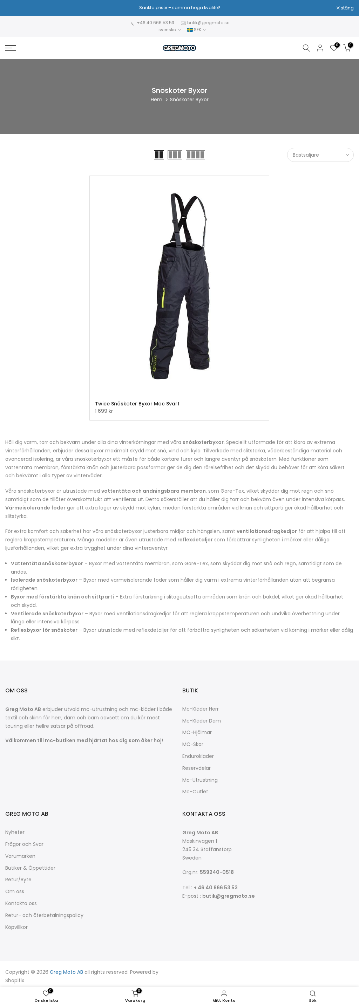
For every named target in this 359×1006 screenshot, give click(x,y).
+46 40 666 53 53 (155, 23)
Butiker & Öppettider (30, 868)
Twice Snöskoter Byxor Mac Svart (137, 403)
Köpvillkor (16, 927)
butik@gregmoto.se (208, 23)
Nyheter (15, 832)
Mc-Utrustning (200, 780)
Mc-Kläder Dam (201, 721)
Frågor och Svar (24, 844)
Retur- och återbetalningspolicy (44, 915)
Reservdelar (196, 768)
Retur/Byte (18, 879)
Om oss (14, 891)
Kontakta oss (21, 903)
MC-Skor (192, 744)
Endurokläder (198, 756)
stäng (15, 8)
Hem (156, 99)
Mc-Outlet (195, 791)
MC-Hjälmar (197, 732)
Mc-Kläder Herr (200, 709)
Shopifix (14, 980)
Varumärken (20, 856)
